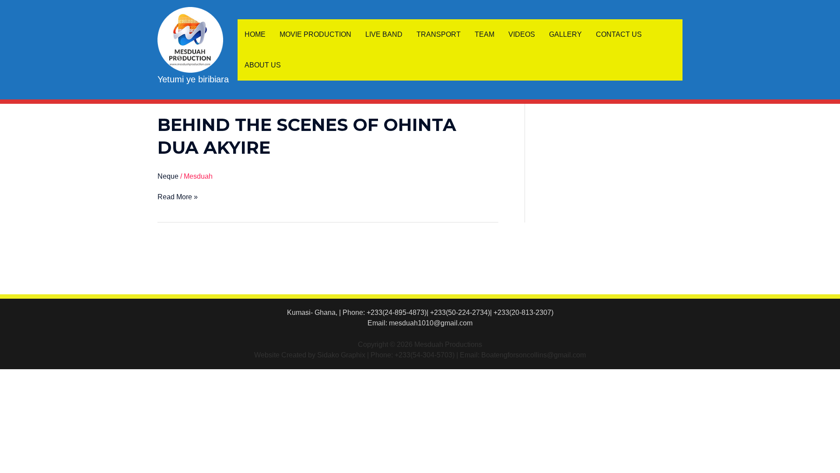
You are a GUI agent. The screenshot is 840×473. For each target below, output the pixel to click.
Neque (168, 176)
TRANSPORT (438, 34)
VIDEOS (521, 34)
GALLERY (565, 34)
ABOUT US (263, 65)
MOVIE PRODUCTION (315, 34)
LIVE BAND (383, 34)
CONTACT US (619, 34)
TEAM (484, 34)
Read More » (178, 196)
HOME (255, 34)
